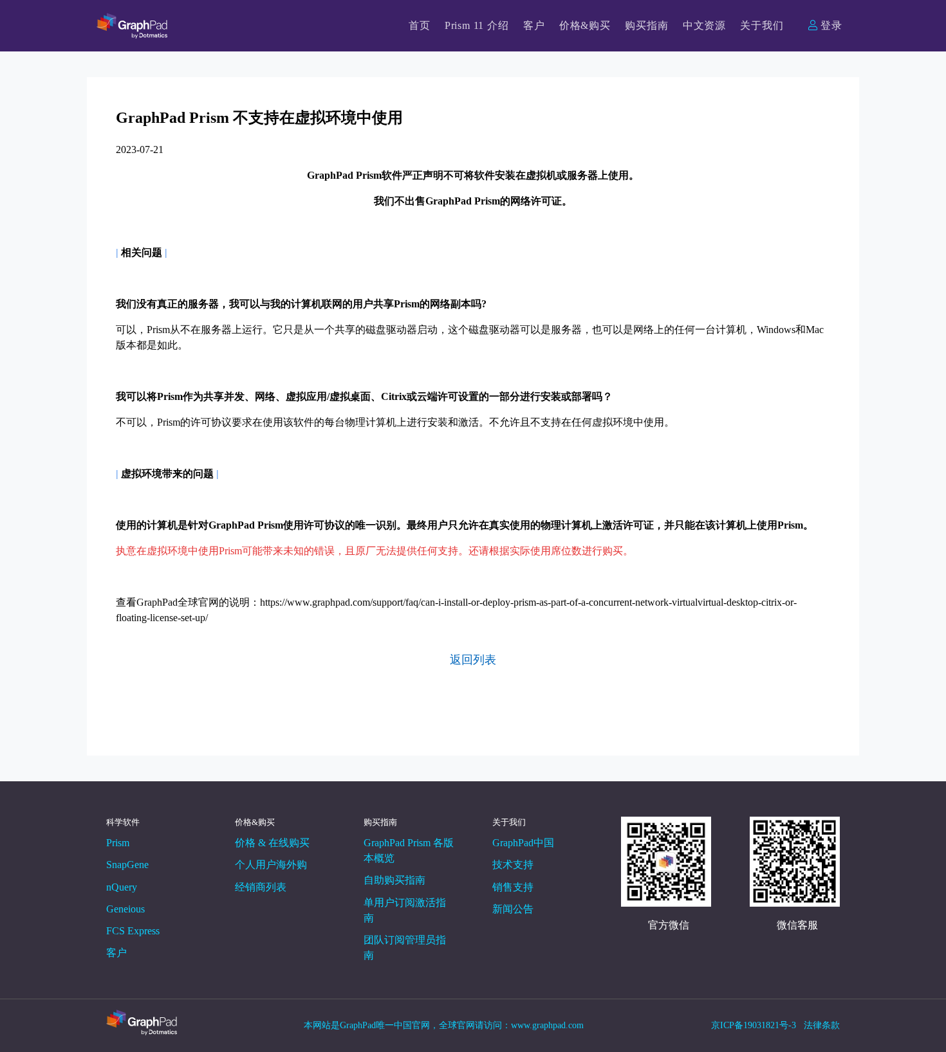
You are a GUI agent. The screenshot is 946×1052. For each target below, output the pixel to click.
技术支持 (512, 864)
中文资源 (704, 25)
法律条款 (822, 1025)
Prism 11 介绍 (477, 25)
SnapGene (127, 864)
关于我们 (761, 25)
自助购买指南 (394, 880)
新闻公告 (512, 908)
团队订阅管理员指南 (405, 947)
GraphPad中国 (523, 842)
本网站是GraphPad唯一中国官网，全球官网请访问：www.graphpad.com (445, 1025)
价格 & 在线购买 (272, 842)
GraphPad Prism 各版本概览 (409, 850)
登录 (831, 25)
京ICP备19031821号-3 (753, 1025)
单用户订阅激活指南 (405, 910)
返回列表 (473, 659)
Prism (117, 842)
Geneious (125, 908)
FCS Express (133, 930)
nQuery (121, 887)
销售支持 (512, 887)
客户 (534, 25)
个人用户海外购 (271, 864)
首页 (420, 25)
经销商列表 (260, 887)
